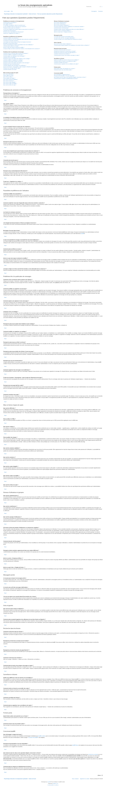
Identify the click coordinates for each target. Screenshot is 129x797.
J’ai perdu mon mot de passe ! (9, 30)
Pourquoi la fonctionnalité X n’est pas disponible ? (64, 75)
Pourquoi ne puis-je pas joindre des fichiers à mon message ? (16, 62)
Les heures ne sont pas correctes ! (10, 40)
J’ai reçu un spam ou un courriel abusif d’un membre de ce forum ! (68, 39)
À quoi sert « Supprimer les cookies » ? (11, 33)
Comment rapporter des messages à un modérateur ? (14, 65)
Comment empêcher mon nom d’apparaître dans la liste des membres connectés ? (21, 39)
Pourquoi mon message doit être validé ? (12, 68)
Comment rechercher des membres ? (62, 53)
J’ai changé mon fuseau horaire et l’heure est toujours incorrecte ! (17, 41)
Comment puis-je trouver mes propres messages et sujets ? (67, 55)
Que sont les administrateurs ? (60, 22)
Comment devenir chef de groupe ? (61, 27)
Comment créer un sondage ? (9, 57)
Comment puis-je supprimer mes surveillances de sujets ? (66, 63)
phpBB (82, 233)
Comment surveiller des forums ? (61, 62)
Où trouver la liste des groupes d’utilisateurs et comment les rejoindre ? (69, 26)
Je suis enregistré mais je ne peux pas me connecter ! (14, 26)
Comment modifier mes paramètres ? (11, 37)
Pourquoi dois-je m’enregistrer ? (10, 22)
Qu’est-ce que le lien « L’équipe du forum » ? (63, 31)
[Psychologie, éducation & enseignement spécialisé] (10, 5)
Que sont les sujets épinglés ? (9, 82)
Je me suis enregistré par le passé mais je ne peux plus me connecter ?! (18, 29)
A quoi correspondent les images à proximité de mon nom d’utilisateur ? (18, 44)
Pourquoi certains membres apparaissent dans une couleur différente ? (69, 29)
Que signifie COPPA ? (8, 23)
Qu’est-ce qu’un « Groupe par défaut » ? (62, 30)
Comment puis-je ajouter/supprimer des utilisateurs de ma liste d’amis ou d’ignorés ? (72, 45)
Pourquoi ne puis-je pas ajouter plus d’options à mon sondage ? (16, 58)
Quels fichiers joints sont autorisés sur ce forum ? (64, 68)
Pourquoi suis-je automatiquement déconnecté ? (13, 31)
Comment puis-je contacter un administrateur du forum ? (66, 78)
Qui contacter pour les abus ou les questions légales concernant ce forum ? (70, 77)
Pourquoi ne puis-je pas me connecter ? (11, 27)
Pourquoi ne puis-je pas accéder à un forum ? (13, 61)
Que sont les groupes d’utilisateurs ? (62, 25)
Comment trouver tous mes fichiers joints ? (63, 69)
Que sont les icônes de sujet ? (9, 84)
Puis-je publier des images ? (9, 78)
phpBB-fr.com (55, 783)
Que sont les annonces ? (8, 80)
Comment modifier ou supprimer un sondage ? (13, 60)
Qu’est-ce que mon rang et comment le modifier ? (13, 47)
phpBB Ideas (75, 745)
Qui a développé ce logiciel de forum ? (62, 74)
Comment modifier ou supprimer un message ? (13, 54)
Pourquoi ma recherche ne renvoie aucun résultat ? (65, 51)
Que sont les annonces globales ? (10, 79)
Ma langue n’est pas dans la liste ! (10, 43)
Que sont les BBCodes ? (8, 74)
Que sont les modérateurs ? (60, 23)
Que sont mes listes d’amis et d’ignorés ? (62, 43)
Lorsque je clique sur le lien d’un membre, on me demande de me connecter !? (21, 48)
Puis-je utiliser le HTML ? (8, 75)
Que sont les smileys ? (8, 76)
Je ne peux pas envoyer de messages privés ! (64, 36)
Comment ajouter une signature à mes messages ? (14, 56)
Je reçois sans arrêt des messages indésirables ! (64, 37)
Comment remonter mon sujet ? (10, 69)
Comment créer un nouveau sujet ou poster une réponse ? (15, 53)
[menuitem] (11, 11)
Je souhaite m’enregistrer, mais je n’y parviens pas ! (14, 25)
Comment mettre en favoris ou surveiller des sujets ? (65, 61)
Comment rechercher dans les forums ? (62, 49)
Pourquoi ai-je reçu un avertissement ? (11, 64)
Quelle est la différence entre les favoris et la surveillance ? (66, 59)
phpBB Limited (41, 736)
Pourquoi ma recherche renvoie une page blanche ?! (65, 52)
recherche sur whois (93, 754)
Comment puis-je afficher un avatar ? (11, 46)
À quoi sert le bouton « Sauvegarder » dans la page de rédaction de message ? (20, 66)
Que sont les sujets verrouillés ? (10, 83)
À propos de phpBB (33, 737)
